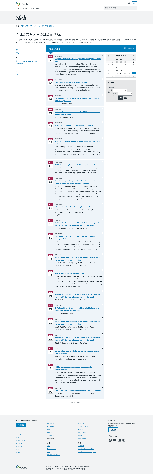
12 (121, 67)
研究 (48, 446)
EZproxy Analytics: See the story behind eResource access (78, 207)
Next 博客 (81, 446)
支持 (37, 8)
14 (129, 67)
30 (108, 76)
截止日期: (115, 94)
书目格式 (80, 436)
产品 (24, 8)
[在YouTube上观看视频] (115, 440)
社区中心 (80, 430)
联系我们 (21, 425)
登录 (134, 3)
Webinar (19, 75)
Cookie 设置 (63, 469)
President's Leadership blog (87, 452)
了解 (30, 8)
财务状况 (19, 443)
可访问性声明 (71, 469)
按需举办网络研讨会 (48, 26)
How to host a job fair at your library (69, 273)
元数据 (49, 430)
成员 (17, 449)
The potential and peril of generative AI (71, 82)
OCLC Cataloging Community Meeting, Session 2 (75, 165)
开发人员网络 (82, 433)
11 (117, 67)
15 (133, 67)
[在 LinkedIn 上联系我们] (119, 440)
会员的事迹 (50, 436)
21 (129, 70)
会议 (22, 26)
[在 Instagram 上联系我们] (124, 440)
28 (129, 73)
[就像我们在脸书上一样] (110, 440)
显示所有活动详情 (129, 48)
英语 (17, 53)
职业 (17, 437)
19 (121, 70)
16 (108, 70)
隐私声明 (48, 469)
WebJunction (51, 449)
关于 (17, 8)
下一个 (101, 402)
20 (125, 70)
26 (121, 73)
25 (117, 73)
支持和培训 (81, 424)
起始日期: (110, 91)
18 (117, 70)
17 (112, 70)
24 (112, 73)
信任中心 (19, 452)
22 (133, 70)
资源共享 (50, 433)
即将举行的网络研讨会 (32, 26)
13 (125, 67)
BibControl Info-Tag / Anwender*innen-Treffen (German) (78, 390)
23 (108, 73)
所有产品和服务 (51, 439)
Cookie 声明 (55, 469)
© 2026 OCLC (50, 466)
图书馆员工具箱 (83, 427)
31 (112, 76)
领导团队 (19, 446)
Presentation (21, 67)
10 (112, 67)
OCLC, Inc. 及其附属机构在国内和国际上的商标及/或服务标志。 (73, 466)
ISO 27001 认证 (80, 469)
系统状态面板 (82, 439)
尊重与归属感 (20, 440)
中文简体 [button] (129, 3)
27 (125, 73)
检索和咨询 (50, 424)
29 (133, 73)
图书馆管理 (50, 427)
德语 (17, 49)
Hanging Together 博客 (86, 449)
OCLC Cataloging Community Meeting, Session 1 (74, 125)
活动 (17, 26)
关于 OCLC (20, 434)
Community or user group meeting (26, 62)
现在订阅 (113, 430)
